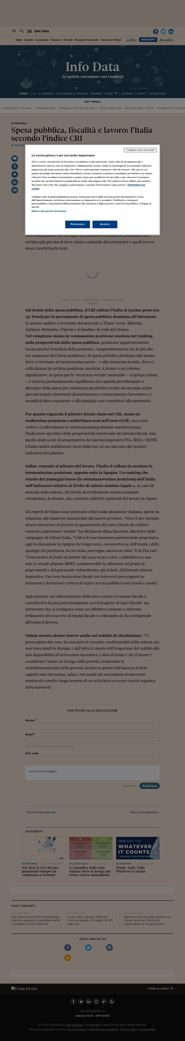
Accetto (105, 224)
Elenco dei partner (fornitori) (49, 211)
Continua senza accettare (140, 150)
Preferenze (78, 224)
